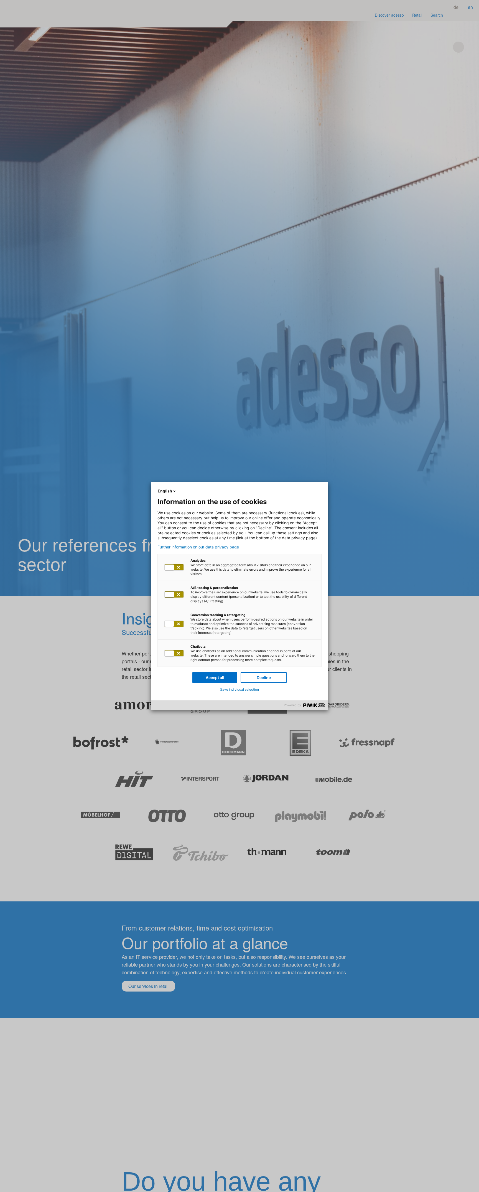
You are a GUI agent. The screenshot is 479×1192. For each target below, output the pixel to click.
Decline (264, 677)
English (165, 491)
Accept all (215, 677)
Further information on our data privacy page (198, 547)
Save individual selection (239, 689)
